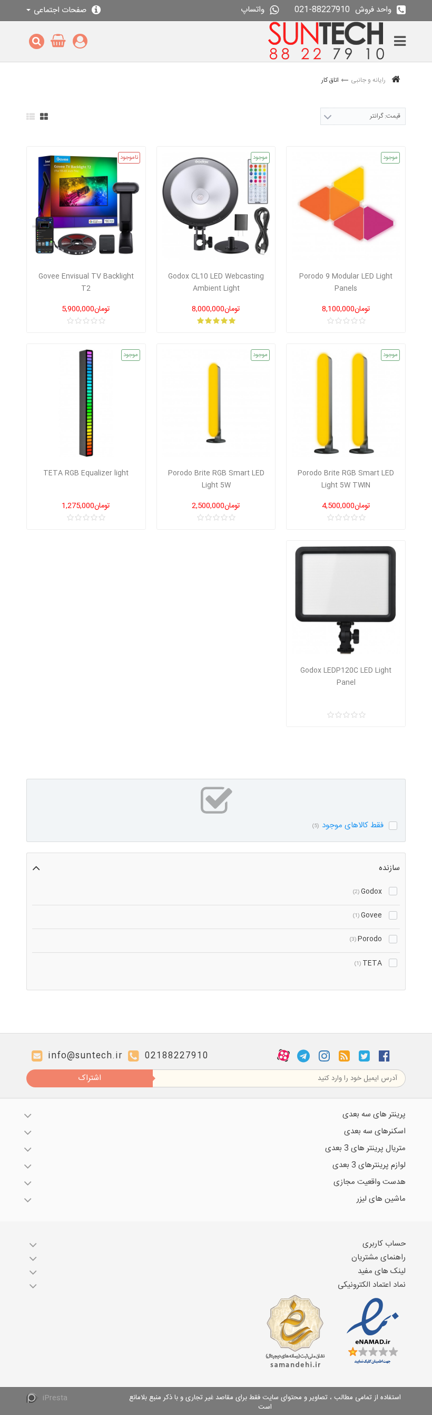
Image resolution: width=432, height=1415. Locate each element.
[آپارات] (283, 1056)
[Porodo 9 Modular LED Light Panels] (346, 206)
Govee (367, 915)
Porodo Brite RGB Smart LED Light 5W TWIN (346, 479)
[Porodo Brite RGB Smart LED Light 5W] (216, 403)
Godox (367, 891)
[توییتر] (364, 1056)
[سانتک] (326, 41)
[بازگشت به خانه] (396, 80)
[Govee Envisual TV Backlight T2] (86, 206)
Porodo (366, 939)
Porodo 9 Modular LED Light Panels (345, 282)
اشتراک (89, 1078)
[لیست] (30, 116)
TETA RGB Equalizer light (86, 473)
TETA (368, 963)
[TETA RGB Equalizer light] (86, 403)
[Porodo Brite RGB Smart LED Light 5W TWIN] (346, 403)
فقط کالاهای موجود (348, 825)
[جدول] (44, 116)
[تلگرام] (303, 1056)
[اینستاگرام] (324, 1056)
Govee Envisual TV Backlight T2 (86, 282)
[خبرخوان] (344, 1056)
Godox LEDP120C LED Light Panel (345, 677)
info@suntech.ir (85, 1056)
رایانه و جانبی (368, 80)
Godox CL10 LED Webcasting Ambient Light (216, 282)
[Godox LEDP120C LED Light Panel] (346, 600)
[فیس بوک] (384, 1056)
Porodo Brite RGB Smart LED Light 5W (216, 479)
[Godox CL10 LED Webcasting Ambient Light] (216, 206)
